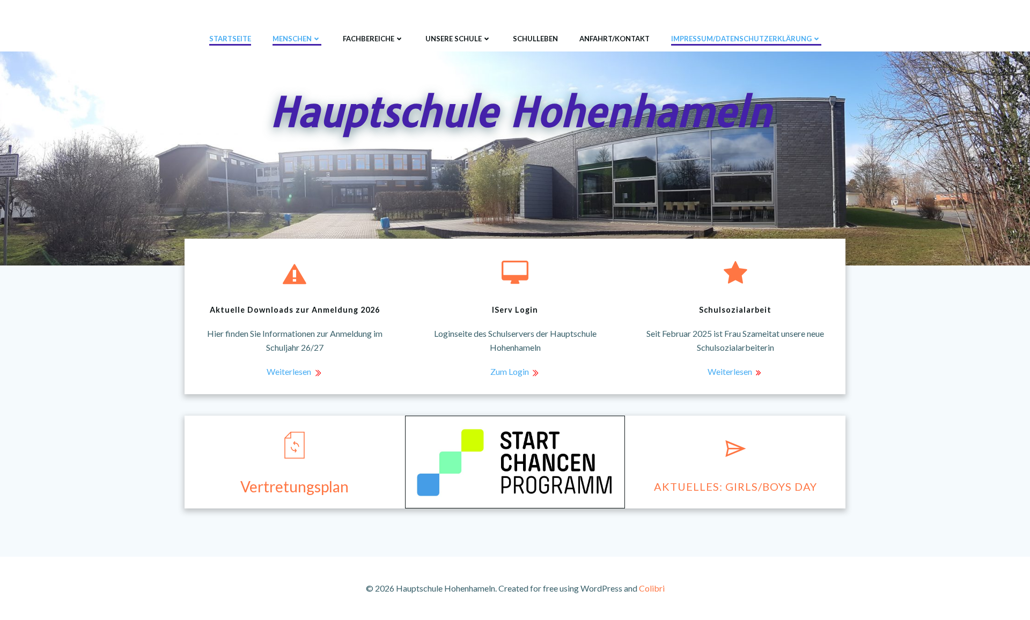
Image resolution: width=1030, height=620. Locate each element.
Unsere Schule (453, 38)
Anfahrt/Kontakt (614, 38)
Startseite (230, 38)
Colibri (652, 588)
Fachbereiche (368, 38)
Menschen (292, 38)
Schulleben (535, 38)
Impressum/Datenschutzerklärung (741, 38)
